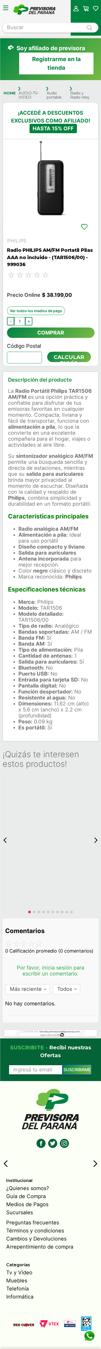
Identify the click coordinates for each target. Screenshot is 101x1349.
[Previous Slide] (6, 1163)
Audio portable (54, 95)
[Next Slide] (95, 1163)
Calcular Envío (69, 358)
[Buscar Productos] (90, 27)
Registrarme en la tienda (56, 63)
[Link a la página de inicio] (10, 93)
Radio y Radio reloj (79, 95)
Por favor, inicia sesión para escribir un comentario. (50, 971)
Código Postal (24, 346)
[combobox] (51, 28)
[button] (76, 8)
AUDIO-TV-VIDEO (29, 95)
